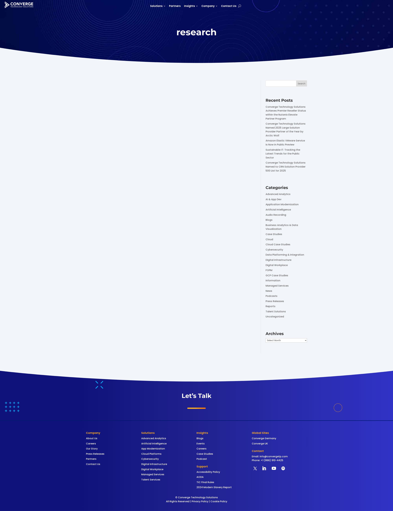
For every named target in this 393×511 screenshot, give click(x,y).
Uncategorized (275, 316)
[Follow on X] (255, 468)
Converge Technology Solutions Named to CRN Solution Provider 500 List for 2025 (285, 166)
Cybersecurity (274, 249)
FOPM (269, 270)
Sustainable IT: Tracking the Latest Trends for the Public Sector (283, 153)
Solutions (156, 6)
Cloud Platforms (151, 454)
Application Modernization (282, 204)
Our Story (92, 448)
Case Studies (274, 234)
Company (208, 6)
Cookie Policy (218, 501)
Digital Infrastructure (278, 260)
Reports (270, 306)
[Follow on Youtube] (274, 468)
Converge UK (260, 443)
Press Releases (275, 301)
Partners (175, 6)
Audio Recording (276, 215)
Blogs (269, 220)
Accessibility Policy (208, 472)
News (269, 291)
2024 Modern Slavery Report (214, 487)
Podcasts (271, 296)
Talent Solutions (276, 311)
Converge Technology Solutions (112, 106)
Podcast (201, 459)
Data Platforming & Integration (285, 254)
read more (95, 125)
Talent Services (150, 479)
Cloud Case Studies (278, 244)
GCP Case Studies (277, 275)
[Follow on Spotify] (283, 468)
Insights (189, 6)
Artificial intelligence (278, 209)
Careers (91, 443)
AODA (200, 477)
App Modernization (153, 448)
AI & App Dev (273, 199)
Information (273, 280)
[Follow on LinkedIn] (264, 468)
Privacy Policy (200, 501)
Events (200, 443)
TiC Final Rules (205, 482)
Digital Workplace (277, 265)
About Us (91, 438)
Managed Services (277, 285)
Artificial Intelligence (154, 443)
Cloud (269, 239)
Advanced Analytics (278, 194)
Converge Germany (264, 438)
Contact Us (228, 6)
